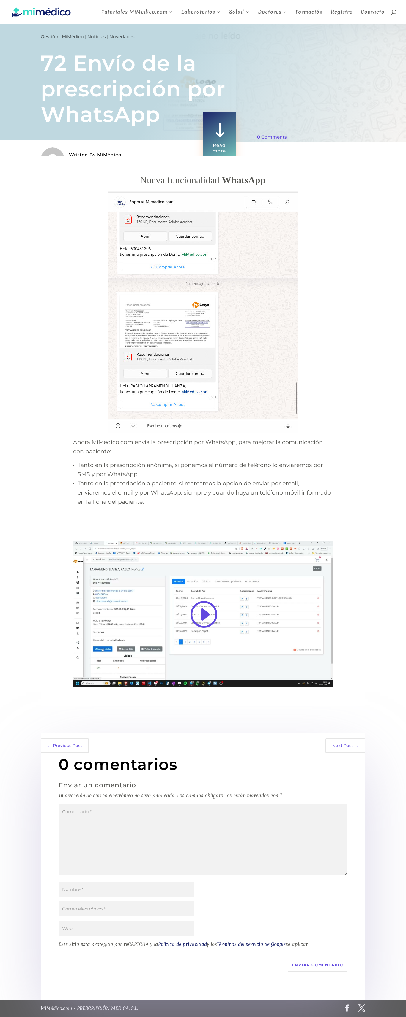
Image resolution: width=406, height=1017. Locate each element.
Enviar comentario (317, 965)
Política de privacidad (182, 944)
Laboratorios (198, 12)
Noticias (96, 36)
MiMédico (73, 36)
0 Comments (272, 137)
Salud (236, 12)
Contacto (373, 12)
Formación (309, 12)
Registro (342, 12)
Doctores (269, 12)
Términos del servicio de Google (251, 944)
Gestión (49, 36)
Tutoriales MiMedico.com (134, 12)
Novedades (122, 36)
